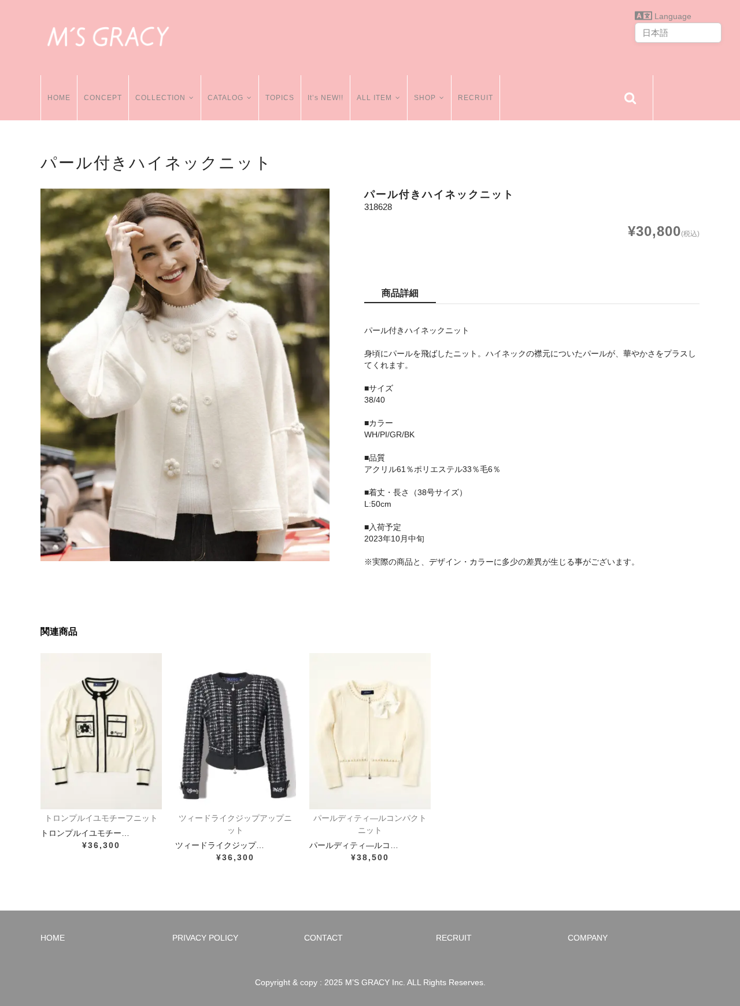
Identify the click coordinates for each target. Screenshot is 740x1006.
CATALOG (225, 98)
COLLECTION (160, 98)
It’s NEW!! (325, 98)
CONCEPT (103, 98)
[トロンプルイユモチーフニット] (101, 731)
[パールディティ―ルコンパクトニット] (370, 731)
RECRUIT (475, 98)
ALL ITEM (374, 98)
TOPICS (279, 98)
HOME (59, 98)
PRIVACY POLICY (205, 937)
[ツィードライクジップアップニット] (236, 731)
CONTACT (323, 937)
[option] (185, 375)
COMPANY (588, 937)
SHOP (425, 98)
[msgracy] (108, 34)
